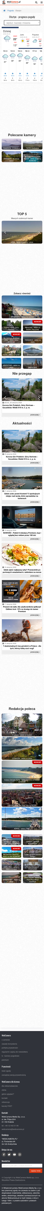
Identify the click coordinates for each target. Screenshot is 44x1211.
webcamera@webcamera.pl (13, 1129)
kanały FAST (7, 1106)
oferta (4, 1090)
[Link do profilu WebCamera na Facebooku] (4, 1154)
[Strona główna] (4, 10)
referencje (6, 1102)
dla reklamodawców (10, 1086)
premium (5, 1059)
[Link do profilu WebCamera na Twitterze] (9, 1154)
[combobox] (22, 22)
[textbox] (22, 22)
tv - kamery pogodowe (10, 1055)
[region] (22, 38)
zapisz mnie (36, 1170)
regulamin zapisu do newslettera (15, 1051)
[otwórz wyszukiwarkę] (36, 2)
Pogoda (10, 10)
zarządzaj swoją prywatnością (14, 1075)
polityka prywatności (10, 1047)
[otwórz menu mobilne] (41, 2)
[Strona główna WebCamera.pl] (11, 2)
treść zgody (6, 1071)
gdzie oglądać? (8, 1094)
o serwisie (6, 1039)
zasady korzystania (9, 1043)
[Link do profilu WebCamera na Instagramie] (20, 1154)
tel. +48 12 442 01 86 (10, 1125)
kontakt (4, 1098)
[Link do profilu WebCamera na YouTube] (14, 1154)
